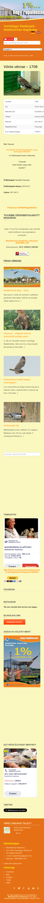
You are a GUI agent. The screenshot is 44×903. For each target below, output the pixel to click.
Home (5, 55)
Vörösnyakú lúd (11, 425)
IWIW (8, 883)
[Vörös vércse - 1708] (22, 83)
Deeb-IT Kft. (35, 898)
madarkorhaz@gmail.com (22, 856)
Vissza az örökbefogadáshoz (22, 207)
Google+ (9, 877)
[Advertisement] (22, 485)
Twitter (8, 880)
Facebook (10, 872)
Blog (8, 875)
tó (21, 863)
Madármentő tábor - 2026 (16, 290)
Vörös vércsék (14, 55)
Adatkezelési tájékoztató (12, 863)
